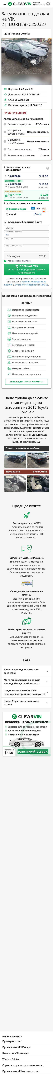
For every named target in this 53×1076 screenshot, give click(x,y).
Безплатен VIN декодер (15, 1053)
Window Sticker (11, 1059)
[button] (5, 124)
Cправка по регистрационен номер (22, 1065)
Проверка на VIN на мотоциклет (20, 1071)
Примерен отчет (12, 1041)
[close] (4, 3)
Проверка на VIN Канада (16, 1047)
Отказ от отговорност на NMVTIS (31, 284)
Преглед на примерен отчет (26, 381)
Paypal (12, 214)
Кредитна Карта (17, 208)
